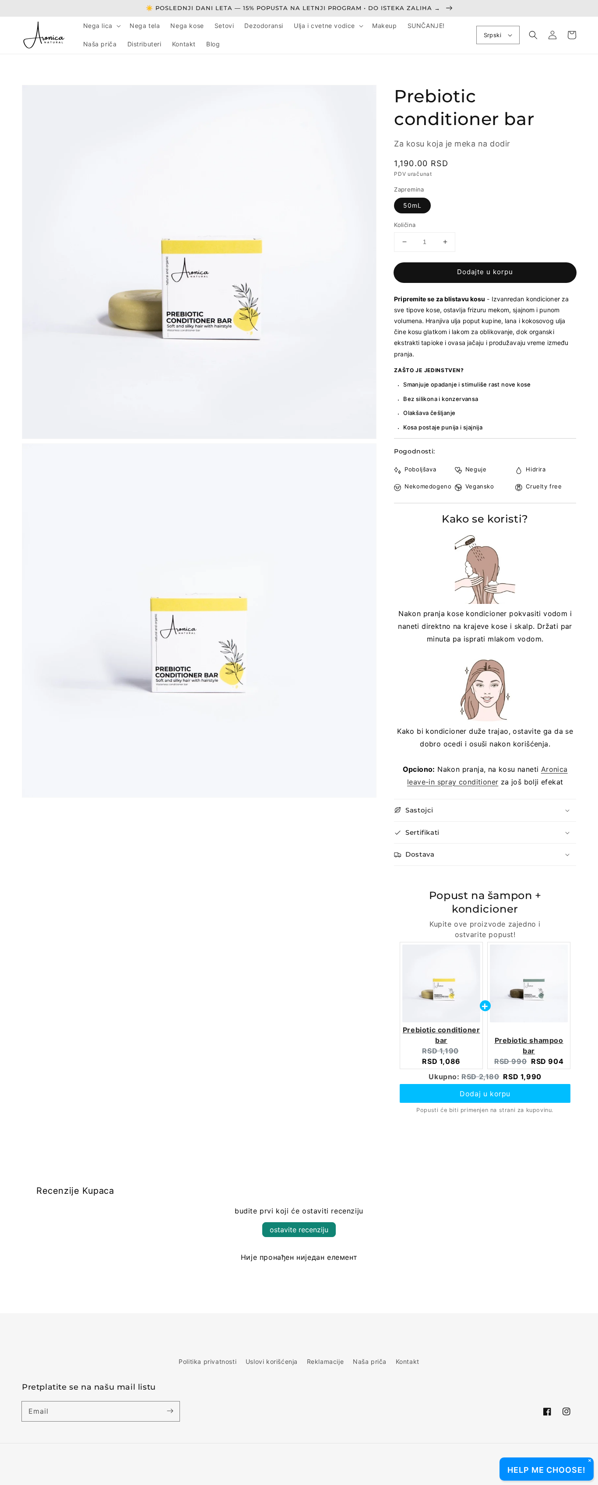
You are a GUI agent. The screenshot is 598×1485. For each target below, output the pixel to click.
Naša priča (370, 1361)
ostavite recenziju (299, 1229)
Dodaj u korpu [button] (485, 1093)
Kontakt (407, 1361)
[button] (101, 26)
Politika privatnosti (207, 1361)
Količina (404, 224)
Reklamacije (325, 1361)
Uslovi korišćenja (272, 1361)
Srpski (492, 34)
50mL (412, 205)
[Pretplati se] (169, 1411)
